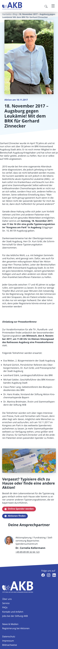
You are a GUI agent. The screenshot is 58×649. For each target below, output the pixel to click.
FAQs (4, 607)
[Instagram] (48, 575)
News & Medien (10, 624)
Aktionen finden (16, 515)
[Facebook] (43, 575)
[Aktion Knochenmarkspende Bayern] (12, 6)
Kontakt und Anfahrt (12, 611)
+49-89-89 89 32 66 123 (28, 551)
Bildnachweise (9, 644)
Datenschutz (8, 636)
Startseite (6, 14)
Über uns (7, 598)
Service (5, 603)
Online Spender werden (21, 509)
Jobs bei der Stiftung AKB (15, 615)
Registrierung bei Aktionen (15, 628)
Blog (15, 14)
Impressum (8, 640)
